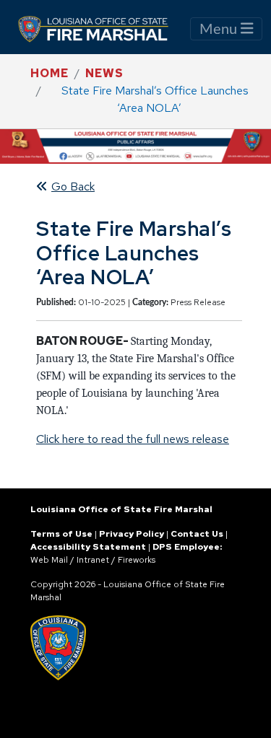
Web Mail (49, 560)
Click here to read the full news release (132, 439)
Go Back (73, 186)
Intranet (93, 560)
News (104, 73)
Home (49, 73)
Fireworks (136, 560)
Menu (220, 29)
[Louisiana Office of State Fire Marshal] (102, 29)
